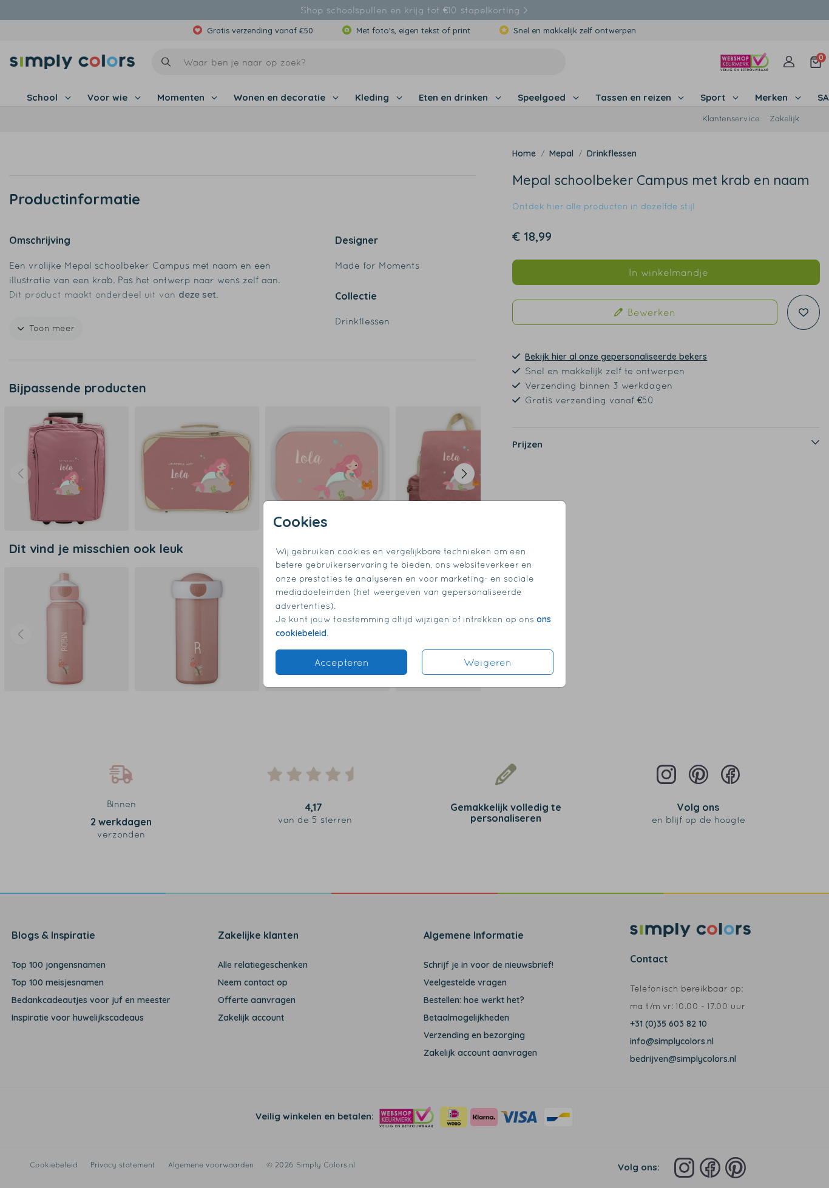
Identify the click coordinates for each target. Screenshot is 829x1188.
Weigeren (488, 662)
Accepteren (341, 662)
